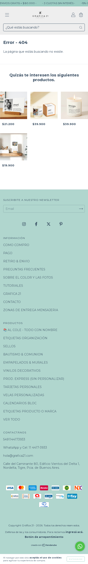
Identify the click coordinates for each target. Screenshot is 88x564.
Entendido (75, 559)
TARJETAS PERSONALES (22, 387)
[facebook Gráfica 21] (36, 224)
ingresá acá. (74, 532)
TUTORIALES (13, 286)
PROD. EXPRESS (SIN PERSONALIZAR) (33, 379)
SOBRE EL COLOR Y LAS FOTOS (28, 277)
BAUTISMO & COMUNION (23, 354)
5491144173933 (14, 439)
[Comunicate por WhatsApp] (80, 546)
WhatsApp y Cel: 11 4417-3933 (25, 447)
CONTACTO (12, 302)
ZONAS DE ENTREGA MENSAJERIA (30, 310)
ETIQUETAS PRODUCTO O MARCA (29, 411)
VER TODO (11, 419)
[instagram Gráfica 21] (24, 224)
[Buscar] (80, 27)
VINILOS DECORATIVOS (22, 371)
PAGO (7, 253)
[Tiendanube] (44, 546)
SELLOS (9, 346)
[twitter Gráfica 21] (49, 224)
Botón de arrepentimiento (44, 537)
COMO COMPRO (16, 245)
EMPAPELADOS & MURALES (25, 362)
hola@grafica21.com (18, 456)
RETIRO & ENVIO (16, 261)
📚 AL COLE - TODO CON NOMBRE (30, 330)
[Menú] (7, 15)
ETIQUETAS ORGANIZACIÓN (25, 338)
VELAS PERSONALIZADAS (23, 395)
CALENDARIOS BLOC (20, 403)
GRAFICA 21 (12, 294)
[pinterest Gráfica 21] (61, 224)
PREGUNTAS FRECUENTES (24, 269)
